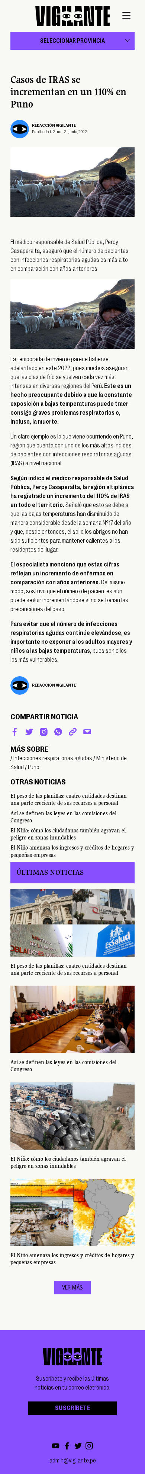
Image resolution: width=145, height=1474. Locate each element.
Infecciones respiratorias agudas (52, 758)
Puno (33, 767)
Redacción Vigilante (54, 125)
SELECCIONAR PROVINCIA (72, 41)
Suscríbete (72, 1408)
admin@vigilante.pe (72, 1460)
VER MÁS (72, 1287)
